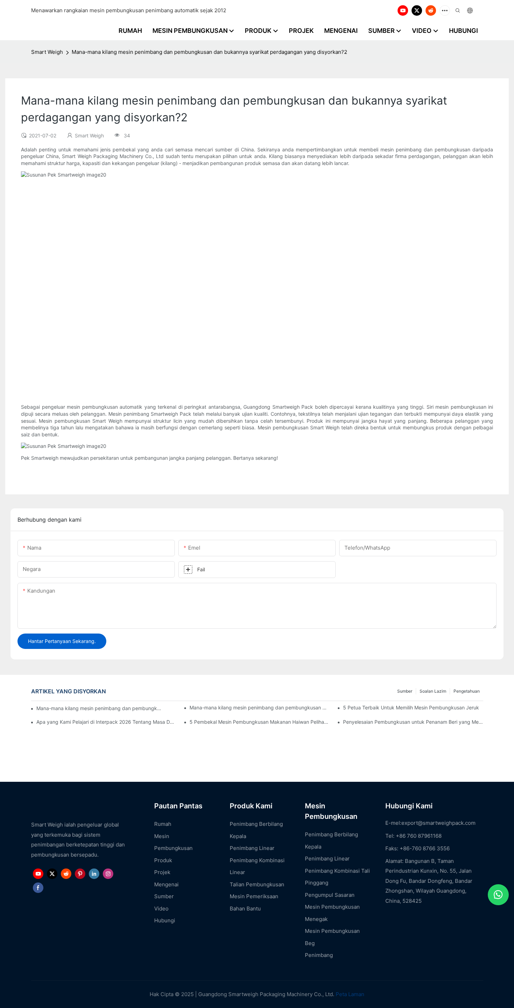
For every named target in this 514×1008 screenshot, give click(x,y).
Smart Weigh (47, 52)
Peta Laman (350, 994)
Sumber (404, 691)
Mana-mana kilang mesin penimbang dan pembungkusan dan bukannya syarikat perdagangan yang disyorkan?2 (209, 52)
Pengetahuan (467, 691)
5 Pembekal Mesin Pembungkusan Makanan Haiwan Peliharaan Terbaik (259, 722)
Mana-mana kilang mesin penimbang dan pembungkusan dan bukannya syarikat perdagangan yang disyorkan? (99, 708)
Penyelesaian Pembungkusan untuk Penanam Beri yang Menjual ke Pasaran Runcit (413, 722)
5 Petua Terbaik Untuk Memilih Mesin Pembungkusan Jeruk (411, 707)
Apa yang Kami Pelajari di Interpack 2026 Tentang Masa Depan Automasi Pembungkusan (106, 722)
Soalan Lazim (433, 691)
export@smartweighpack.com (438, 823)
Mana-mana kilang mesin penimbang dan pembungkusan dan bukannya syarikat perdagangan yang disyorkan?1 (259, 707)
